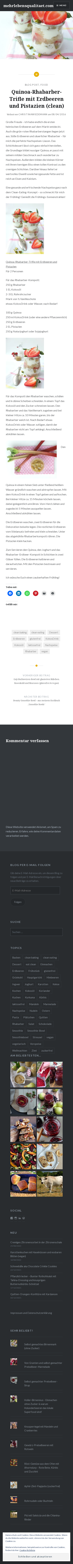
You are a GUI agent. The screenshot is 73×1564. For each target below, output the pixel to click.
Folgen (18, 902)
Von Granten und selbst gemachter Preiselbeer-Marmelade (43, 1364)
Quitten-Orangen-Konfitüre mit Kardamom (34, 1294)
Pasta (15, 1017)
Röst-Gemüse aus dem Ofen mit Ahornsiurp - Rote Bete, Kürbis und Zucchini (41, 1467)
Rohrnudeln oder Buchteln (38, 1500)
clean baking (20, 632)
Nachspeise (51, 645)
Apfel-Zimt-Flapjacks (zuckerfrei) (42, 1486)
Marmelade (49, 1004)
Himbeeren (53, 977)
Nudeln (34, 1010)
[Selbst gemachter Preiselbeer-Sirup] (23, 1102)
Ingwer (16, 984)
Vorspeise (35, 1043)
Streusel (37, 1037)
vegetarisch (19, 1043)
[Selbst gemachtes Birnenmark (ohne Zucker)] (23, 1075)
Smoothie (17, 1030)
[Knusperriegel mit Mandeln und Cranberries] (23, 1129)
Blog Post (32, 84)
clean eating (37, 632)
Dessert (53, 632)
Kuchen (16, 997)
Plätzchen (28, 1017)
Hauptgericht (34, 977)
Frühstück (34, 970)
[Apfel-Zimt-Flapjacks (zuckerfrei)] (50, 1157)
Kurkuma (30, 997)
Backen (16, 957)
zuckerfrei (47, 1050)
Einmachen (46, 964)
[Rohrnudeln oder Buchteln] (23, 1184)
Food (44, 84)
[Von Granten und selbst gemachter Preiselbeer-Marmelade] (50, 1075)
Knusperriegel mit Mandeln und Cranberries (41, 1428)
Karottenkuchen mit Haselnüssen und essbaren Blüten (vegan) (36, 1254)
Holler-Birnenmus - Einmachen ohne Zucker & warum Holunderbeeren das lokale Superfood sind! (40, 1406)
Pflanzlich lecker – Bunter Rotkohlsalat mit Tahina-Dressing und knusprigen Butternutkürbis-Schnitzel (33, 1280)
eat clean (31, 964)
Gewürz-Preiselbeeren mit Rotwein (38, 1447)
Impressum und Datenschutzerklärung (31, 1312)
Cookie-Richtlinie (27, 1550)
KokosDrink (52, 638)
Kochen (16, 990)
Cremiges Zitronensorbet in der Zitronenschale (36, 1242)
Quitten (43, 1017)
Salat (31, 1023)
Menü (62, 5)
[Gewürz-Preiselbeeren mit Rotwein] (50, 1129)
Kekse (56, 984)
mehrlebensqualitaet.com (28, 5)
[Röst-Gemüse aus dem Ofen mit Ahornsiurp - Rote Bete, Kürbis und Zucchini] (23, 1157)
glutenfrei (35, 638)
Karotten (43, 984)
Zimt (34, 1050)
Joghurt (29, 984)
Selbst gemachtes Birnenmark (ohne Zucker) (40, 1346)
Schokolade (45, 1023)
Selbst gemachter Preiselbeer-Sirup (41, 1383)
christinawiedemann (33, 114)
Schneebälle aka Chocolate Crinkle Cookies (33, 1266)
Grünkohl (17, 977)
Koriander (44, 990)
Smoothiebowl (20, 1037)
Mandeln (34, 1004)
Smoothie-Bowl (36, 1030)
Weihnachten (19, 1050)
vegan (44, 651)
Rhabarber (30, 651)
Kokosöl (18, 645)
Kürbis (43, 997)
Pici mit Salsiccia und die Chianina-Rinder (42, 1517)
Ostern (46, 1010)
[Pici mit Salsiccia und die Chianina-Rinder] (50, 1184)
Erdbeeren (19, 638)
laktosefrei (34, 645)
